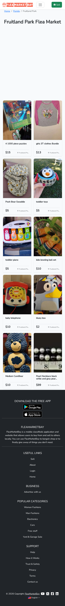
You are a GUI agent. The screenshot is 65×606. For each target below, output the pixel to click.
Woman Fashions (32, 507)
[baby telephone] (17, 294)
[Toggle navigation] (40, 5)
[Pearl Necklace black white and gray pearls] (48, 352)
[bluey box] (48, 294)
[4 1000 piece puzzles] (17, 120)
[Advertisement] (32, 64)
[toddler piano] (17, 236)
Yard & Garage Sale (32, 536)
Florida (16, 11)
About (33, 464)
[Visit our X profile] (48, 594)
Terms (32, 575)
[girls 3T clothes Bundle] (48, 120)
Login (32, 470)
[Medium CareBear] (17, 352)
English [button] (34, 597)
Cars (32, 524)
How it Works (32, 558)
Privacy (32, 569)
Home (7, 11)
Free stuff (32, 530)
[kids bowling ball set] (48, 236)
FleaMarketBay (32, 593)
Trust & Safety (33, 563)
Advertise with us (32, 491)
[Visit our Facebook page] (52, 594)
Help (32, 552)
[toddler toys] (48, 178)
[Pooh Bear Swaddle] (17, 178)
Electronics (32, 519)
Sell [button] (58, 4)
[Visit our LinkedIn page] (57, 594)
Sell (32, 458)
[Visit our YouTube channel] (42, 594)
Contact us (32, 581)
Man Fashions (32, 513)
